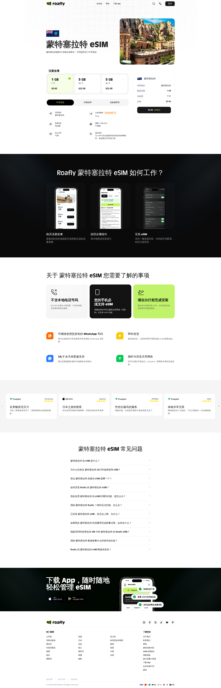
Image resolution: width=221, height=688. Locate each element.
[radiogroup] (87, 83)
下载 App (117, 3)
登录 (170, 3)
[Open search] (153, 3)
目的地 (99, 3)
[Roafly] (55, 4)
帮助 (107, 3)
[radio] (69, 78)
